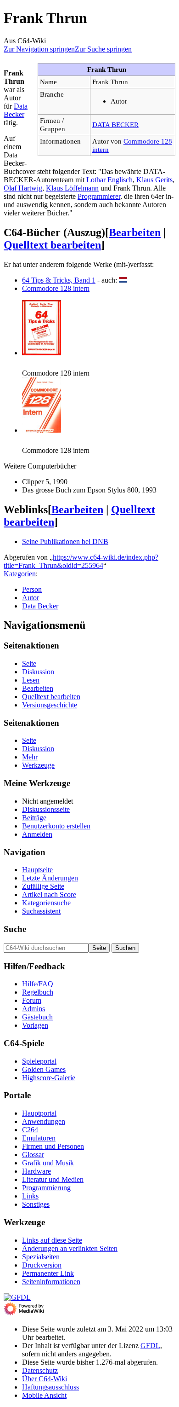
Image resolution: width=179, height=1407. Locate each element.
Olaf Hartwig (23, 188)
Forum (31, 1000)
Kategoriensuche (46, 903)
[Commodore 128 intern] (41, 353)
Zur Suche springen (103, 49)
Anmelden (37, 834)
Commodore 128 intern (56, 288)
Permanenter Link (48, 1273)
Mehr (30, 757)
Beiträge (34, 818)
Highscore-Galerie (48, 1078)
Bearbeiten (135, 232)
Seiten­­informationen (51, 1281)
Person (32, 589)
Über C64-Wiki (44, 1379)
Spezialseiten (41, 1257)
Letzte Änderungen (50, 878)
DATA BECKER (115, 124)
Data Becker (16, 110)
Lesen (30, 680)
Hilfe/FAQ (37, 984)
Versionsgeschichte (49, 705)
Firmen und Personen (53, 1146)
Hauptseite (37, 870)
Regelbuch (37, 992)
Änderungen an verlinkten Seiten (69, 1248)
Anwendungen (43, 1121)
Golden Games (44, 1069)
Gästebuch (37, 1017)
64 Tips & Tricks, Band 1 (58, 280)
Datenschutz (40, 1370)
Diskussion (38, 672)
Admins (33, 1009)
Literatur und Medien (53, 1179)
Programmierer (99, 196)
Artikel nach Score (49, 894)
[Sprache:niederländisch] (123, 280)
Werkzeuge (38, 765)
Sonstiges (36, 1204)
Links (30, 1196)
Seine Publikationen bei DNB (65, 541)
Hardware (36, 1171)
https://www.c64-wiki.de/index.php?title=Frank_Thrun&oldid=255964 (81, 561)
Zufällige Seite (43, 886)
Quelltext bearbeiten (52, 245)
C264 (30, 1130)
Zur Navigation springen (39, 49)
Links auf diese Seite (52, 1240)
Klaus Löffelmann (72, 188)
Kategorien (20, 574)
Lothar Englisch (109, 180)
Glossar (33, 1154)
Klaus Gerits (154, 180)
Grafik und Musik (48, 1163)
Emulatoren (39, 1138)
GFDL (150, 1345)
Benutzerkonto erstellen (56, 826)
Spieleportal (39, 1061)
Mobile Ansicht (44, 1395)
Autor (30, 598)
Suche (15, 929)
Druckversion (42, 1265)
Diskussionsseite (46, 809)
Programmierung (46, 1188)
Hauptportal (39, 1113)
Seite (29, 663)
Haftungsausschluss (50, 1387)
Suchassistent (41, 911)
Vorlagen (35, 1025)
